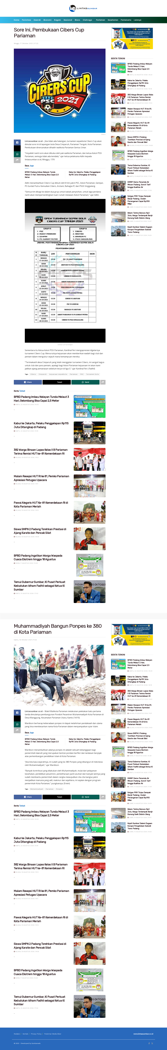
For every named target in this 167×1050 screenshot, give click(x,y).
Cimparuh (43, 374)
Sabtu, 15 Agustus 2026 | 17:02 (26, 593)
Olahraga (87, 20)
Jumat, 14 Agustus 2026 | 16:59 (140, 207)
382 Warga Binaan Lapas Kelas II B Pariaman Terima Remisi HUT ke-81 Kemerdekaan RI (140, 97)
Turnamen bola (92, 374)
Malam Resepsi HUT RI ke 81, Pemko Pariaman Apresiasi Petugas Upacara (140, 111)
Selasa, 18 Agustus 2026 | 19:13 (27, 457)
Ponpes (59, 789)
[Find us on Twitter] (152, 1043)
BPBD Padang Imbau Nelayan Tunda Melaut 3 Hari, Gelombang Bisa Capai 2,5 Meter (42, 174)
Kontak (25, 1034)
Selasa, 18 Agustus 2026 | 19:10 (27, 510)
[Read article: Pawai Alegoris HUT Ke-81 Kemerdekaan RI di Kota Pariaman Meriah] (90, 512)
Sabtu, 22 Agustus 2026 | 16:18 (26, 431)
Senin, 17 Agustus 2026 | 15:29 (26, 563)
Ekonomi (48, 20)
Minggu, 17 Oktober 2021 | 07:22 (26, 43)
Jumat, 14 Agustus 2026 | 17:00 (140, 190)
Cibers (33, 374)
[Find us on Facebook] (149, 1043)
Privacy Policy (36, 1034)
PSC (82, 374)
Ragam (57, 20)
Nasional (68, 20)
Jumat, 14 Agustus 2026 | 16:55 (140, 235)
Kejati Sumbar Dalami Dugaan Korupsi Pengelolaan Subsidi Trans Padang (140, 229)
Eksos (77, 20)
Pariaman (74, 374)
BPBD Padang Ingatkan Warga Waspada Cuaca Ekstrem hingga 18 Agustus (140, 153)
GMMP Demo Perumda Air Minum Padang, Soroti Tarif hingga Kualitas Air (139, 184)
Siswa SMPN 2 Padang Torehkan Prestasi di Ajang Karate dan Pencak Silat (139, 139)
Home (16, 20)
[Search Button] (152, 20)
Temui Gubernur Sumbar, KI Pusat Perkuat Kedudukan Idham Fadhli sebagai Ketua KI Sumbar (39, 585)
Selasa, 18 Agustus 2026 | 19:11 (26, 484)
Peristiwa (26, 20)
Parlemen (100, 20)
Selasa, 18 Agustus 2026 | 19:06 (27, 537)
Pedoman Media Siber (52, 1034)
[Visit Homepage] (83, 8)
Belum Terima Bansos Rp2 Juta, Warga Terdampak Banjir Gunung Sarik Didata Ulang (140, 215)
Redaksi (17, 1034)
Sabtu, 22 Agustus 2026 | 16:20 (27, 404)
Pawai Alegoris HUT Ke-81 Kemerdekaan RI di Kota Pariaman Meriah (138, 125)
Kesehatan (113, 20)
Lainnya (137, 20)
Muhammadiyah (36, 789)
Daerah (37, 20)
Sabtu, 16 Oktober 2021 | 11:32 (25, 640)
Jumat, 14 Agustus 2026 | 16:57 (140, 221)
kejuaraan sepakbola (58, 374)
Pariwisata (126, 20)
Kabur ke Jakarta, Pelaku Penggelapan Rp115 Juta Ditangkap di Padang (138, 83)
